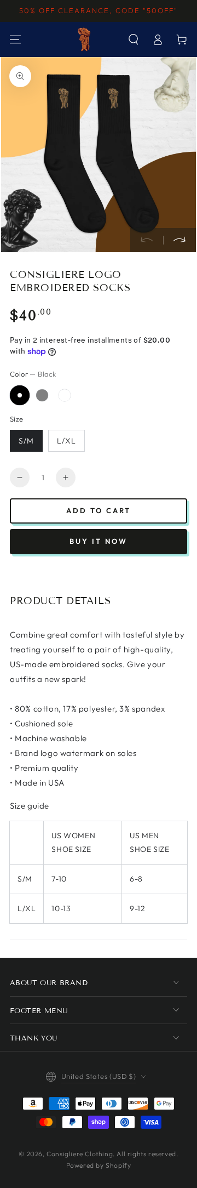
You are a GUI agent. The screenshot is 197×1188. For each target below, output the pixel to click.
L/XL (66, 441)
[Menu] (15, 39)
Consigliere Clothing (80, 1154)
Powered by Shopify (98, 1165)
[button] (133, 39)
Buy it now (98, 541)
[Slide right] (179, 240)
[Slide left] (146, 240)
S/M (26, 441)
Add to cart (98, 510)
